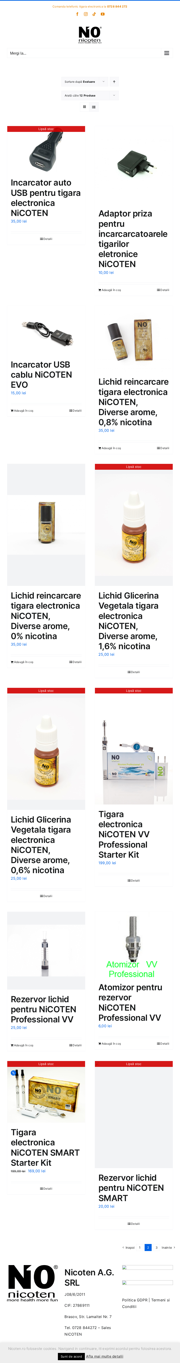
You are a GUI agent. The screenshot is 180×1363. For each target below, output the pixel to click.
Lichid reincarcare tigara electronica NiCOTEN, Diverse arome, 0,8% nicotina (133, 401)
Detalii (47, 239)
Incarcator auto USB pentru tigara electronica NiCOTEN (46, 197)
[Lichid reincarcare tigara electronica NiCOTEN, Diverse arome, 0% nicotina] (46, 525)
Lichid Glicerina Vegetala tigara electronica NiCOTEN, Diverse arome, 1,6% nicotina (128, 620)
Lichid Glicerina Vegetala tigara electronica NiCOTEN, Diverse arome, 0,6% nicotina (41, 844)
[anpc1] (147, 1267)
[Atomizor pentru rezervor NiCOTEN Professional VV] (134, 945)
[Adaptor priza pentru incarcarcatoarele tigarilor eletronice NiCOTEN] (134, 165)
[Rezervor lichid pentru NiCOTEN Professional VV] (46, 951)
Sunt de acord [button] (71, 1356)
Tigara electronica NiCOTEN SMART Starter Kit (45, 1147)
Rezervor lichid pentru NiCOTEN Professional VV (43, 1009)
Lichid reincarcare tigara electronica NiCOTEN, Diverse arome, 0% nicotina (46, 615)
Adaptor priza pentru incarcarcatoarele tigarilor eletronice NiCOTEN (133, 238)
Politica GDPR (134, 1300)
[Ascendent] (114, 81)
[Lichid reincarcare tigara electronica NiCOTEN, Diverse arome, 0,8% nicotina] (134, 339)
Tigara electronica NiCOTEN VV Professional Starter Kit (124, 834)
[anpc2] (147, 1282)
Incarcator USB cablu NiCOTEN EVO (41, 374)
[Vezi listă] (93, 107)
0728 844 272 (117, 6)
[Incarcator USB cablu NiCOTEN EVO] (46, 330)
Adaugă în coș (111, 290)
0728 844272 (84, 1327)
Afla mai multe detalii (104, 1356)
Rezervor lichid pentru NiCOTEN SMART (131, 1188)
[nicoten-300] (32, 1267)
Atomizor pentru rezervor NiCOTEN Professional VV (130, 1002)
